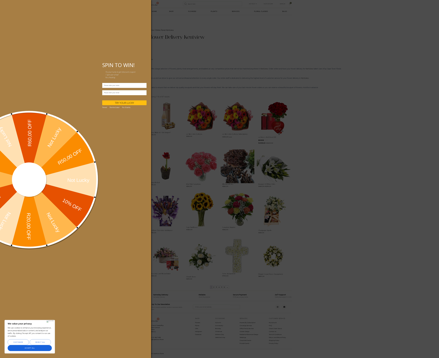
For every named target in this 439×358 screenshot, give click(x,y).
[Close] (50, 321)
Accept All (30, 348)
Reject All (40, 342)
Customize (18, 342)
